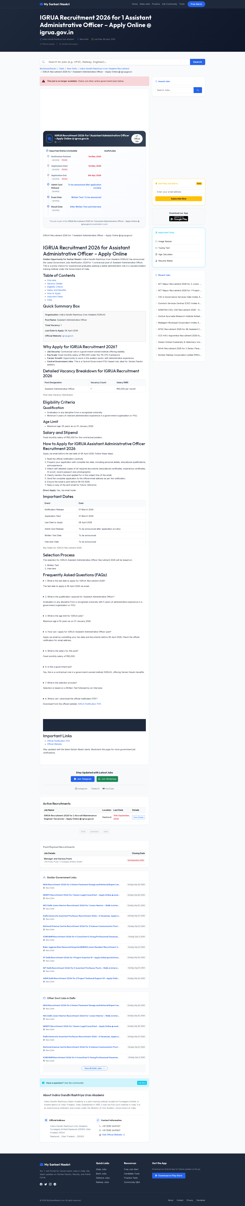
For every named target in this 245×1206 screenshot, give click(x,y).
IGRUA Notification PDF (89, 704)
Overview (51, 280)
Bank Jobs (101, 1173)
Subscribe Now (178, 198)
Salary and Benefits (56, 290)
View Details (138, 817)
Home (135, 4)
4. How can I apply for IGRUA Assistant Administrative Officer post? (78, 631)
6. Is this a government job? (58, 667)
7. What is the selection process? (61, 682)
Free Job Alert (131, 1169)
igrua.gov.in (67, 336)
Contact (180, 1200)
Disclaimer (201, 1200)
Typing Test (164, 248)
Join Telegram (84, 779)
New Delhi (72, 68)
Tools (182, 4)
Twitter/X (95, 788)
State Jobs (145, 4)
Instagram (82, 788)
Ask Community (169, 4)
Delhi (61, 68)
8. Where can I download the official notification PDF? (71, 698)
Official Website (54, 744)
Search (197, 61)
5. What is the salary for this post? (61, 651)
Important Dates (55, 296)
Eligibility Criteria (55, 286)
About (170, 1200)
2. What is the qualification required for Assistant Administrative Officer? (79, 596)
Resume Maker (165, 260)
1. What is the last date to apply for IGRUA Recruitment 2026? (75, 580)
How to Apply (54, 293)
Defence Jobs (103, 1178)
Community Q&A (132, 1182)
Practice (156, 4)
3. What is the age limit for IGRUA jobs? (64, 616)
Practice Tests (131, 1178)
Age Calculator (165, 254)
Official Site (137, 140)
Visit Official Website (112, 1134)
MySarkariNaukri (48, 68)
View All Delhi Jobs (93, 1068)
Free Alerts (196, 4)
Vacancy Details (54, 283)
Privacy (190, 1200)
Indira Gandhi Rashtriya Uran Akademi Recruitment (104, 68)
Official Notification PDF (58, 741)
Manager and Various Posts (58, 858)
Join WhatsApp (108, 779)
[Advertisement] (94, 110)
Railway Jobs (102, 1182)
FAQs (49, 300)
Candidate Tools (131, 1173)
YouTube (109, 788)
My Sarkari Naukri (57, 4)
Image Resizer (165, 241)
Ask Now (142, 1083)
